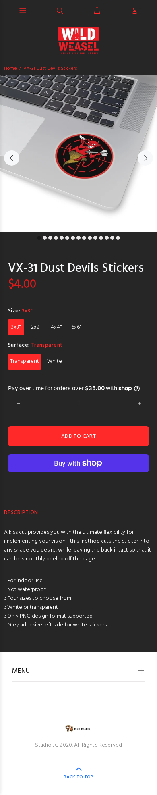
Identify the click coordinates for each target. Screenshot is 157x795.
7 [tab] (73, 238)
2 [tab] (45, 238)
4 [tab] (56, 238)
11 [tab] (95, 238)
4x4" (56, 327)
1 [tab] (39, 238)
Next (145, 158)
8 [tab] (78, 238)
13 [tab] (107, 238)
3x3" (16, 327)
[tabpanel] (78, 153)
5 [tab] (62, 238)
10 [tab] (90, 238)
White (54, 361)
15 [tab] (118, 238)
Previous (11, 158)
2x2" (36, 327)
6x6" (76, 327)
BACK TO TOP (78, 777)
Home (10, 69)
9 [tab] (84, 238)
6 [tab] (67, 238)
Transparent (24, 361)
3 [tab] (50, 238)
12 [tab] (101, 238)
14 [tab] (112, 238)
